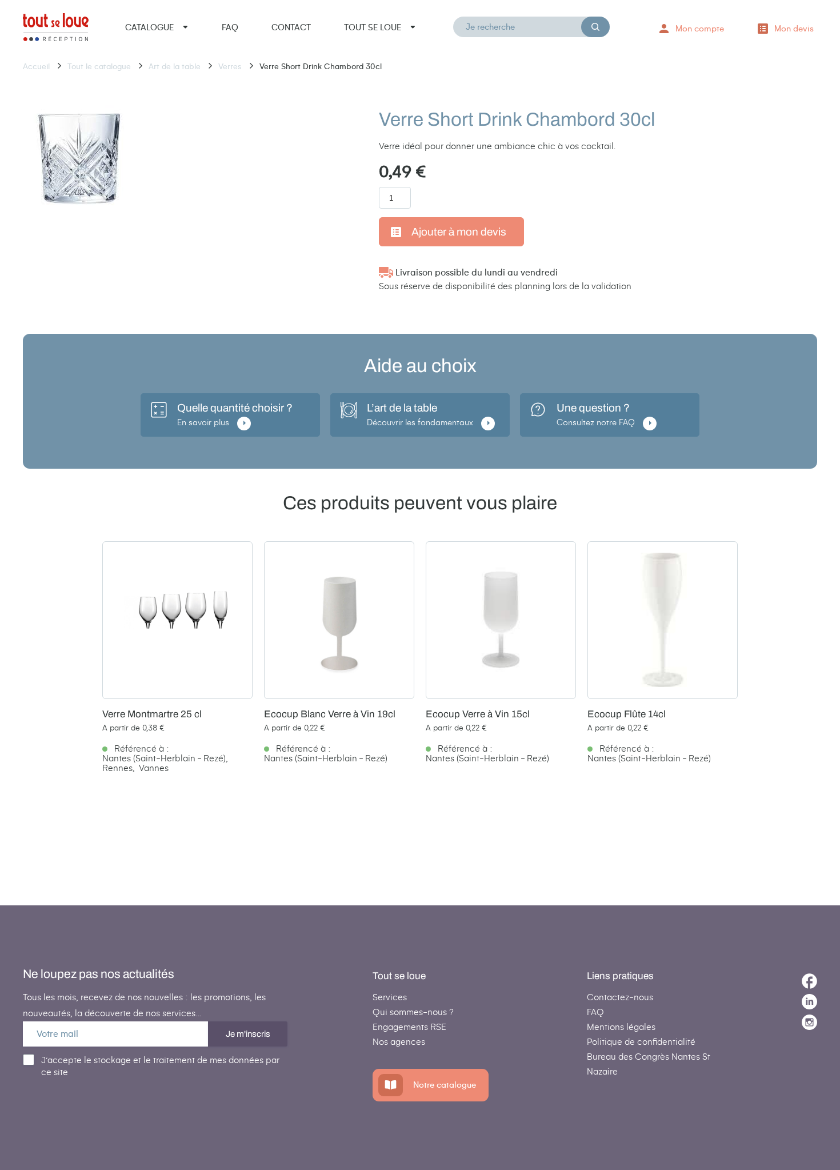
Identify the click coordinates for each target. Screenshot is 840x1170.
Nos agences (399, 1042)
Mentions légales (621, 1027)
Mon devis (794, 28)
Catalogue (149, 27)
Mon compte (699, 28)
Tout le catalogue (100, 66)
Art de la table (176, 66)
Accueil (37, 66)
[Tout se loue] (56, 29)
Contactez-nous (620, 997)
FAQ (230, 27)
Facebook (809, 981)
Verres (231, 66)
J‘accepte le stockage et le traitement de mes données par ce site (160, 1066)
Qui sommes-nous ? (413, 1012)
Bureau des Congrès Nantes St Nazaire (648, 1064)
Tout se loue (372, 27)
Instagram (809, 1022)
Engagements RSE (409, 1027)
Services (390, 997)
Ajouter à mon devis (458, 232)
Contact (291, 27)
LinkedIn (809, 1001)
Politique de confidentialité (641, 1042)
